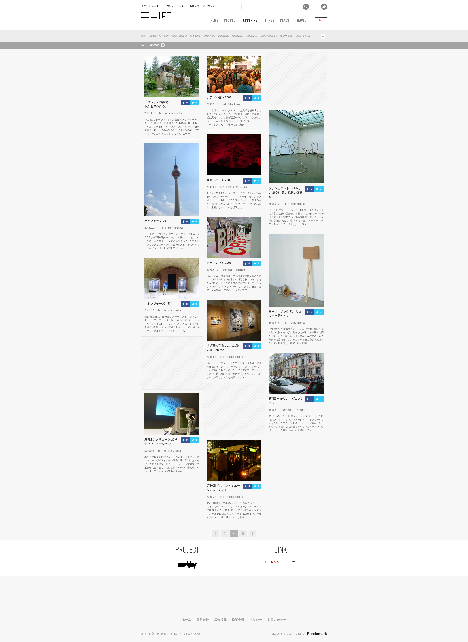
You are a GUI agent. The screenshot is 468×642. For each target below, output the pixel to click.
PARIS (174, 36)
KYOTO (306, 36)
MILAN (297, 36)
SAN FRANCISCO (269, 36)
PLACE (285, 20)
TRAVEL (300, 20)
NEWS (214, 20)
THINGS (269, 20)
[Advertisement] (296, 79)
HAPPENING (249, 20)
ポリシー (256, 619)
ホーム (186, 619)
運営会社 (203, 619)
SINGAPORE (237, 36)
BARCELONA (223, 36)
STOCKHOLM (252, 36)
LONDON (183, 36)
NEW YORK (195, 36)
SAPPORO (163, 36)
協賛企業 (238, 619)
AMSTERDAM (285, 36)
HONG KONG (209, 36)
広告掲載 (220, 619)
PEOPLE (229, 20)
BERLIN (154, 45)
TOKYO (153, 36)
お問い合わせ (276, 619)
